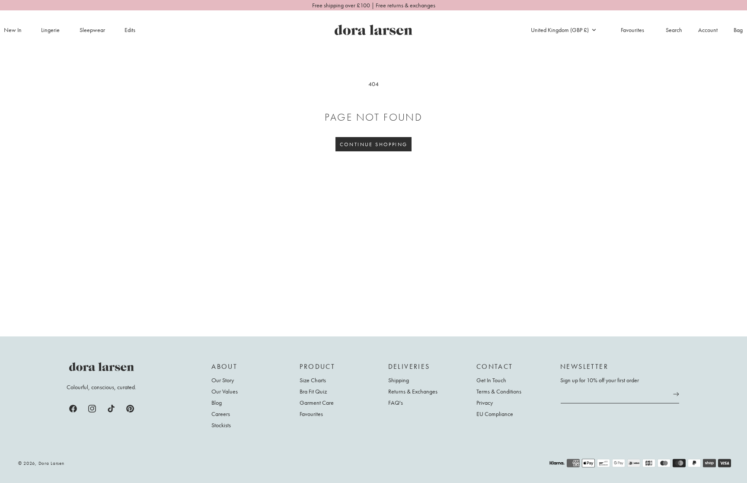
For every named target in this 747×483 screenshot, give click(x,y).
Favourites (311, 414)
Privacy (484, 402)
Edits (129, 30)
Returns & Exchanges (412, 391)
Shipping (398, 380)
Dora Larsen (51, 463)
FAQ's (395, 402)
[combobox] (563, 29)
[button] (55, 30)
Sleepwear (92, 30)
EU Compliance (494, 414)
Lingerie (50, 30)
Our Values (224, 391)
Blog (216, 402)
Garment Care (317, 402)
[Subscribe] (676, 394)
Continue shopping (374, 144)
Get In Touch (491, 380)
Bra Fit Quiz (313, 391)
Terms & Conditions (498, 391)
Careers (220, 414)
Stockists (221, 425)
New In (13, 30)
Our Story (222, 380)
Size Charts (313, 380)
